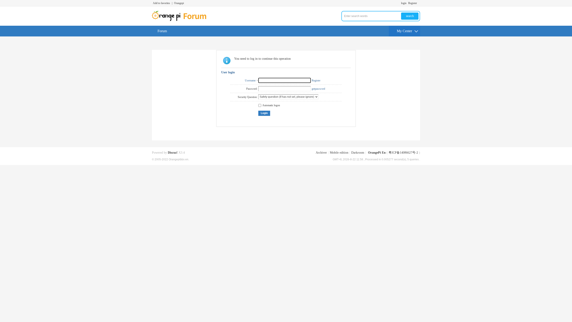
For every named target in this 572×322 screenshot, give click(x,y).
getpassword (318, 88)
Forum (162, 31)
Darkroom (357, 152)
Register (412, 3)
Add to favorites (161, 3)
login (403, 3)
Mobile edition (339, 152)
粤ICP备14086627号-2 (403, 152)
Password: (251, 88)
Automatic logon (271, 105)
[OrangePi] (181, 20)
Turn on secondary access (419, 3)
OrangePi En (377, 152)
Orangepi (179, 3)
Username (250, 80)
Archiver (321, 152)
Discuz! (173, 152)
